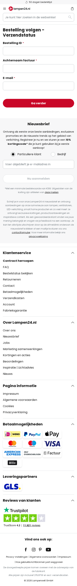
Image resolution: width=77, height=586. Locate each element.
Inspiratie (9, 367)
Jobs (6, 343)
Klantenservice (17, 252)
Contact (9, 286)
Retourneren (12, 279)
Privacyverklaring (15, 412)
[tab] (38, 281)
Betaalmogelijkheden (18, 292)
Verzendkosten (13, 298)
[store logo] (21, 8)
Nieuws (8, 374)
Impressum (11, 394)
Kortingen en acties (16, 355)
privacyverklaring (38, 236)
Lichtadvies (26, 367)
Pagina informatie (20, 385)
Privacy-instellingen (17, 556)
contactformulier (21, 232)
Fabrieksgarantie (15, 310)
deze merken (52, 192)
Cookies (8, 406)
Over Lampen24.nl (20, 322)
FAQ (6, 267)
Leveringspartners (20, 476)
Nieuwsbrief (11, 336)
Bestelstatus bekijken (18, 273)
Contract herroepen (18, 261)
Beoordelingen (13, 361)
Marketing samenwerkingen (22, 349)
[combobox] (38, 17)
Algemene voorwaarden (20, 400)
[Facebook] (28, 550)
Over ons (9, 330)
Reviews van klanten (22, 500)
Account (9, 304)
